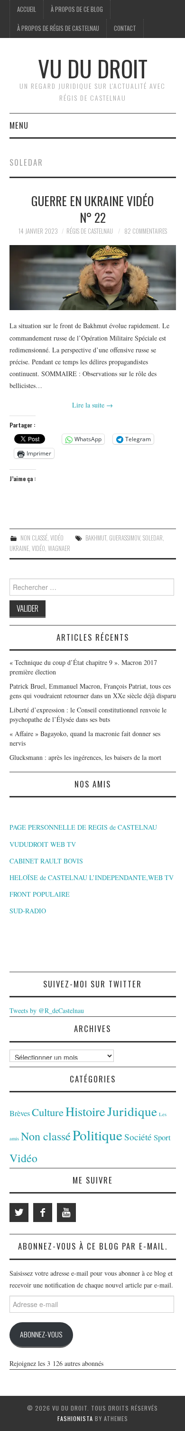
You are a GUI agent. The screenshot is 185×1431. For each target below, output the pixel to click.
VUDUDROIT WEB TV (42, 844)
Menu (18, 125)
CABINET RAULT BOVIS (46, 860)
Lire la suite (92, 404)
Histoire (85, 1111)
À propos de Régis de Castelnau (58, 28)
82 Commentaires (145, 231)
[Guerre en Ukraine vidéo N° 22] (92, 277)
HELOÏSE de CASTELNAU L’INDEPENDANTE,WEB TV (91, 877)
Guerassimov (124, 537)
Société (138, 1137)
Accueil (26, 9)
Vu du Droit (93, 68)
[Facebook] (42, 1212)
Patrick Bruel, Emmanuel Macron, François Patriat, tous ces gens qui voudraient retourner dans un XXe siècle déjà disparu (92, 691)
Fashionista (75, 1418)
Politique (97, 1135)
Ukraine (19, 548)
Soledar (153, 537)
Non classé (33, 537)
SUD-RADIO (27, 910)
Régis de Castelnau (89, 231)
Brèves (19, 1113)
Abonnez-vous (41, 1334)
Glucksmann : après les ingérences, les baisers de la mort (85, 757)
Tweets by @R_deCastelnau (46, 1010)
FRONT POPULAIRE (39, 894)
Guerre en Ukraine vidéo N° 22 (92, 209)
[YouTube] (66, 1212)
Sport (162, 1137)
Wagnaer (59, 548)
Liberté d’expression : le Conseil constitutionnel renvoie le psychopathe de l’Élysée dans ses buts (87, 714)
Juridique (132, 1111)
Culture (48, 1112)
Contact (125, 28)
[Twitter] (18, 1212)
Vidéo (57, 537)
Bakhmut (95, 537)
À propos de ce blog (77, 9)
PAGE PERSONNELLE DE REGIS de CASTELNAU (83, 827)
